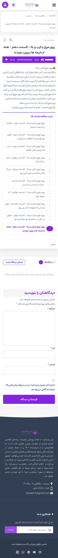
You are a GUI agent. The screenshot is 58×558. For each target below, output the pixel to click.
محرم (53, 244)
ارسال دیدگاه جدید (14, 262)
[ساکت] (42, 59)
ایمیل (51, 364)
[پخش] (6, 59)
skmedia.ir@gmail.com (37, 493)
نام (52, 348)
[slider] (49, 59)
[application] (29, 59)
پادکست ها (49, 40)
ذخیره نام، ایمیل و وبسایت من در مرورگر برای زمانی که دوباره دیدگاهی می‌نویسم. (30, 387)
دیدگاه (51, 309)
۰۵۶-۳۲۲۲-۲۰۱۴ (41, 488)
